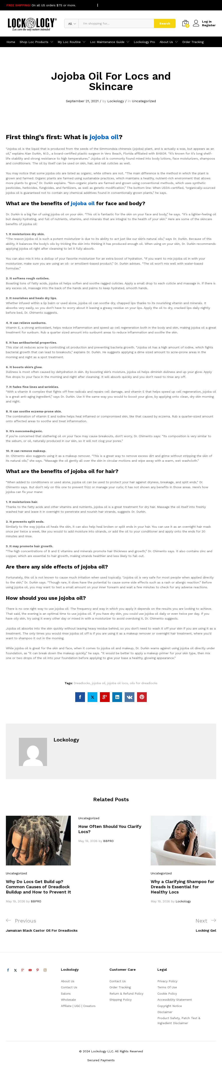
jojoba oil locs (117, 683)
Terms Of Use (167, 987)
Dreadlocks (82, 683)
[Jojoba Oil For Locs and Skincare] (80, 697)
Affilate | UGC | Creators (78, 1006)
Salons (66, 993)
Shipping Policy (120, 999)
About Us (67, 981)
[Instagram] (45, 970)
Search (164, 23)
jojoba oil (103, 137)
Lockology (115, 101)
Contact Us (69, 987)
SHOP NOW (85, 5)
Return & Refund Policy (126, 993)
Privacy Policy (167, 981)
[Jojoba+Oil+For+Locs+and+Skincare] (92, 697)
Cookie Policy (167, 993)
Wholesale (68, 999)
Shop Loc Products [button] (34, 41)
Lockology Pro (144, 41)
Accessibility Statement (174, 999)
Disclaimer (164, 1012)
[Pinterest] (37, 970)
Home (11, 41)
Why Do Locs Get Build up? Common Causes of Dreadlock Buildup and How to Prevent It (38, 887)
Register (208, 25)
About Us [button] (166, 41)
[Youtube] (30, 970)
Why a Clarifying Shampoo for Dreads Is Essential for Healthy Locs (182, 887)
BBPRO (36, 901)
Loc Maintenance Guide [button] (107, 41)
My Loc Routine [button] (69, 41)
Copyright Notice (169, 1006)
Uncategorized (144, 101)
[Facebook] (8, 970)
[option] (39, 860)
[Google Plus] (22, 970)
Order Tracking (193, 41)
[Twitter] (15, 970)
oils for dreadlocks (143, 683)
